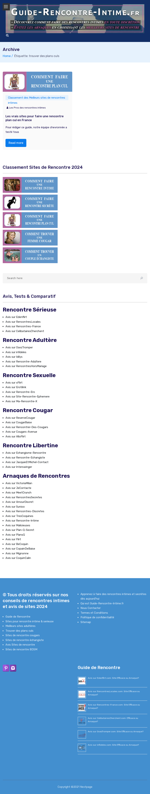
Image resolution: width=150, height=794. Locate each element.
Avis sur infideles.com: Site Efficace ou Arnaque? (113, 745)
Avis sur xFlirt (13, 382)
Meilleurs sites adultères (20, 626)
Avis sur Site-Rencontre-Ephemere (27, 396)
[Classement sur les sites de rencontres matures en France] (30, 237)
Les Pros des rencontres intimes (27, 107)
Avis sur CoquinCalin (18, 558)
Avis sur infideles (15, 352)
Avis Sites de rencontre (20, 644)
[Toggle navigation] (6, 6)
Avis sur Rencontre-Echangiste (25, 457)
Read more (16, 143)
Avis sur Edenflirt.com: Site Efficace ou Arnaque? (113, 678)
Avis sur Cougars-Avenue (21, 431)
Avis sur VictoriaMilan (18, 483)
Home (7, 56)
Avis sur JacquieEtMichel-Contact (26, 462)
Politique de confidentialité (97, 617)
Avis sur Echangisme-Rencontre (25, 452)
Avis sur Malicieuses (17, 525)
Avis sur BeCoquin (16, 544)
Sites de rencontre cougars (22, 635)
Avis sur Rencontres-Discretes (24, 511)
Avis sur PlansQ (15, 534)
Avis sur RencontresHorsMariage (26, 366)
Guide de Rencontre (17, 616)
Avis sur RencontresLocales (23, 321)
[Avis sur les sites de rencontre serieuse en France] (30, 184)
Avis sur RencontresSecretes (23, 497)
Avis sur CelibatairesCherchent (24, 331)
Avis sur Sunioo (15, 506)
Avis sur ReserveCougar (20, 417)
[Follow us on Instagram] (13, 668)
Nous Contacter (90, 608)
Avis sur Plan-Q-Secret (19, 530)
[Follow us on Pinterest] (6, 668)
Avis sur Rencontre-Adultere (23, 361)
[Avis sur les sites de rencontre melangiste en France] (30, 255)
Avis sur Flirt (13, 539)
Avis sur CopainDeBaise (20, 548)
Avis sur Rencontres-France (23, 326)
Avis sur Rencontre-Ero (20, 392)
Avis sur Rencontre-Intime (22, 520)
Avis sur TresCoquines (19, 516)
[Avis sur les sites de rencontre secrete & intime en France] (30, 202)
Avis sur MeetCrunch (18, 492)
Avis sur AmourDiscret (19, 502)
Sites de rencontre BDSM (21, 649)
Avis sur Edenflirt (16, 317)
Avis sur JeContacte (18, 488)
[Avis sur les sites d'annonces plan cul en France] (30, 220)
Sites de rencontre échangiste (24, 640)
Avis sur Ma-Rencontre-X (21, 401)
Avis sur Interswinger (18, 467)
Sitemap (85, 622)
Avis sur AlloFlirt (15, 436)
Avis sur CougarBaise (18, 422)
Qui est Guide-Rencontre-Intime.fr (102, 603)
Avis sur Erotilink (15, 387)
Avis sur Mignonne (17, 553)
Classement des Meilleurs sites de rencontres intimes (36, 98)
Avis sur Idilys (13, 356)
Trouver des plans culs (19, 630)
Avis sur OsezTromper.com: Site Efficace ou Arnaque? (115, 731)
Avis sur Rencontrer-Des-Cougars (26, 427)
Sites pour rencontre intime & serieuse (29, 621)
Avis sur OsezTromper (19, 347)
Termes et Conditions (94, 612)
